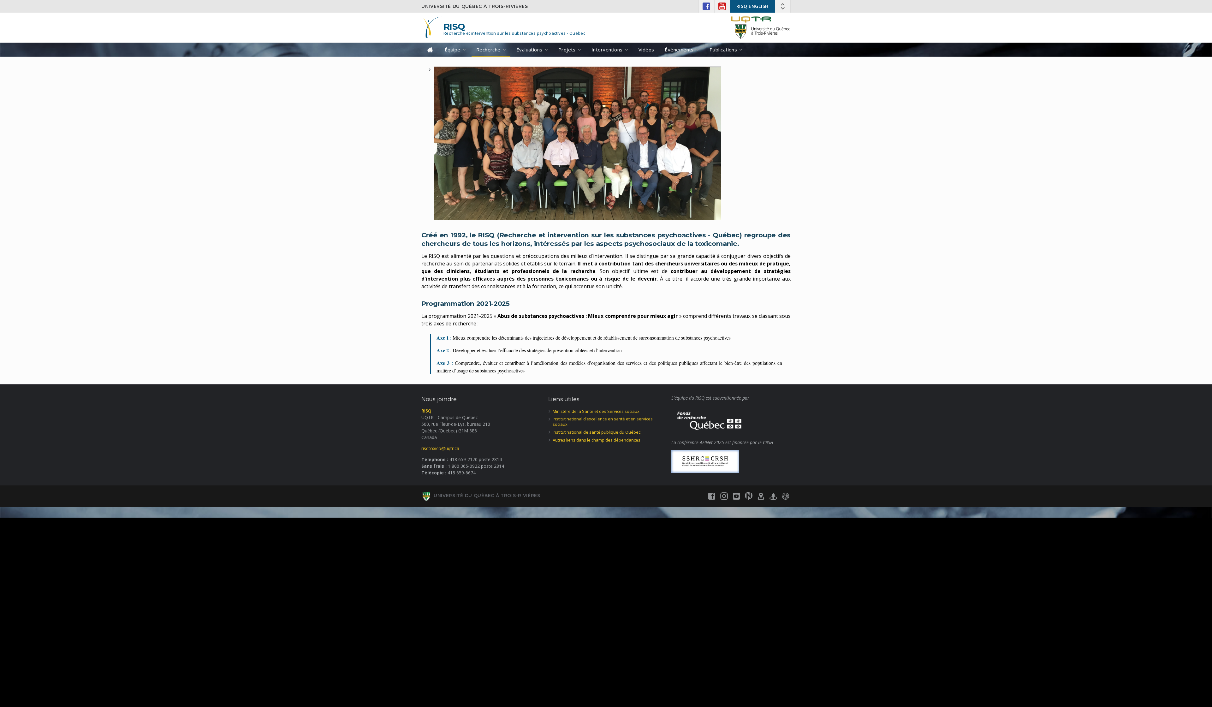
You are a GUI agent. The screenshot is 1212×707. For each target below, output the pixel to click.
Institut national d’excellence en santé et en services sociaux (603, 421)
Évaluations (529, 49)
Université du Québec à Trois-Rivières (474, 6)
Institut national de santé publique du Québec (596, 432)
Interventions (607, 49)
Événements (679, 49)
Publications (723, 49)
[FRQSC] (709, 420)
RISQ (454, 26)
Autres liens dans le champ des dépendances (596, 440)
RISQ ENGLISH (752, 6)
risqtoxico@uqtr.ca (440, 448)
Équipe (452, 49)
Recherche (488, 49)
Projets (567, 49)
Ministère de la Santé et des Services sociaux (596, 411)
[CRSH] (705, 461)
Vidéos (646, 49)
